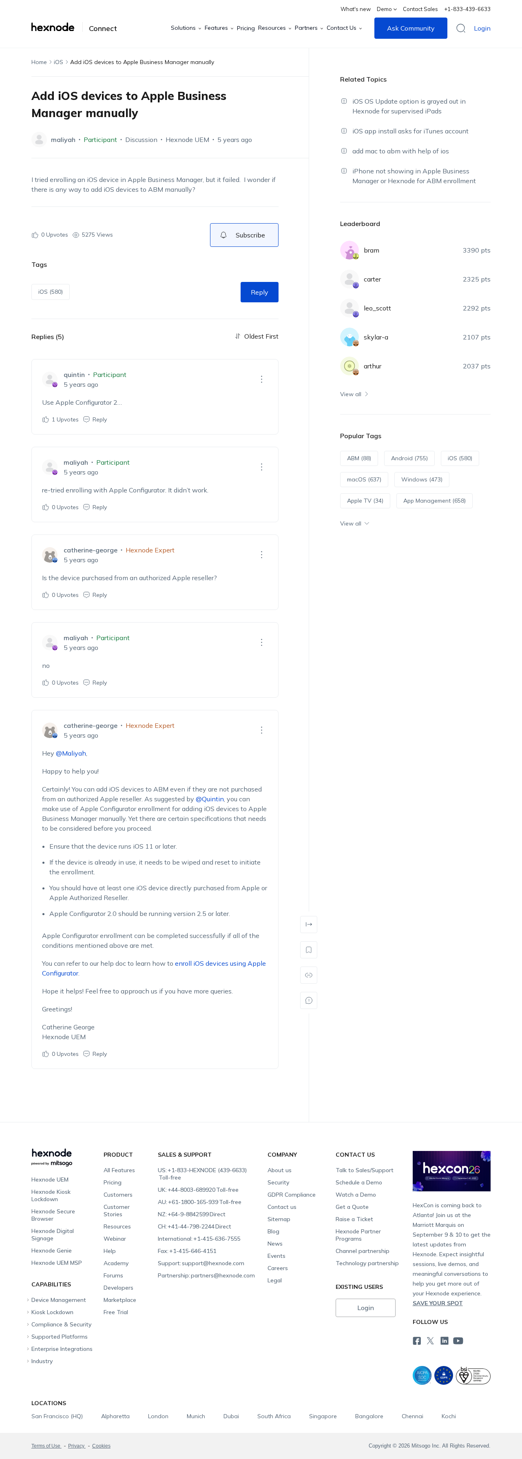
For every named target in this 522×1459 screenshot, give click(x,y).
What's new (356, 9)
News (275, 1243)
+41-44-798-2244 (194, 1226)
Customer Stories (117, 1210)
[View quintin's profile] (50, 379)
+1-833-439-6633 (467, 9)
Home (39, 62)
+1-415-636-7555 (199, 1238)
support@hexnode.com (201, 1263)
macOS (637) (364, 479)
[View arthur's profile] (349, 366)
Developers (118, 1287)
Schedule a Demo (359, 1182)
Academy (116, 1263)
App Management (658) (434, 500)
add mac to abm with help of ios (400, 151)
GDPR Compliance (292, 1194)
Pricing (246, 28)
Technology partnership (367, 1263)
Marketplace (120, 1300)
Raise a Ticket (354, 1219)
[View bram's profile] (349, 250)
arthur (372, 366)
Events (276, 1255)
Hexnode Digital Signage (52, 1234)
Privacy (77, 1446)
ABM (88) (359, 458)
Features (216, 27)
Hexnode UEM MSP (56, 1262)
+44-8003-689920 (198, 1189)
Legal (275, 1280)
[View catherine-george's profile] (50, 555)
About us (280, 1170)
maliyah (63, 139)
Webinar (115, 1238)
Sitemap (279, 1219)
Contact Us (341, 27)
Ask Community (411, 28)
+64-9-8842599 (192, 1214)
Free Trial (116, 1312)
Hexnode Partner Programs (358, 1235)
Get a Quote (352, 1207)
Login (482, 28)
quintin (74, 374)
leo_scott (377, 308)
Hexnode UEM (187, 139)
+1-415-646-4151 (187, 1251)
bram (371, 250)
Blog (273, 1231)
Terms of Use (46, 1446)
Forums (113, 1275)
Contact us (282, 1207)
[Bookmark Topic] (309, 950)
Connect (103, 28)
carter (372, 279)
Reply (259, 292)
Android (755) (409, 458)
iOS (58, 62)
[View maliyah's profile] (39, 139)
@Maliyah (71, 753)
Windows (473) (421, 479)
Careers (278, 1268)
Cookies (101, 1446)
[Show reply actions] (261, 379)
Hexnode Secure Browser (53, 1215)
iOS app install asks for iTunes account (410, 131)
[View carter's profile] (349, 279)
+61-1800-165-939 (199, 1202)
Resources (272, 27)
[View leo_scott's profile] (349, 308)
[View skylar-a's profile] (349, 337)
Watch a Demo (356, 1194)
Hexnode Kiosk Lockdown (51, 1195)
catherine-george (90, 550)
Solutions (183, 27)
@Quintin (210, 799)
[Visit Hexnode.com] (57, 27)
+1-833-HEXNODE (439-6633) (202, 1173)
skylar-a (376, 337)
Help (110, 1251)
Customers (118, 1194)
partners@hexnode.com (206, 1275)
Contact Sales (420, 9)
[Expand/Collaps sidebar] (308, 924)
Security (278, 1182)
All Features (119, 1170)
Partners (306, 27)
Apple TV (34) (365, 500)
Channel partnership (362, 1251)
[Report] (308, 1000)
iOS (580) (50, 291)
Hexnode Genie (51, 1250)
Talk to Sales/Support (365, 1170)
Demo (384, 9)
